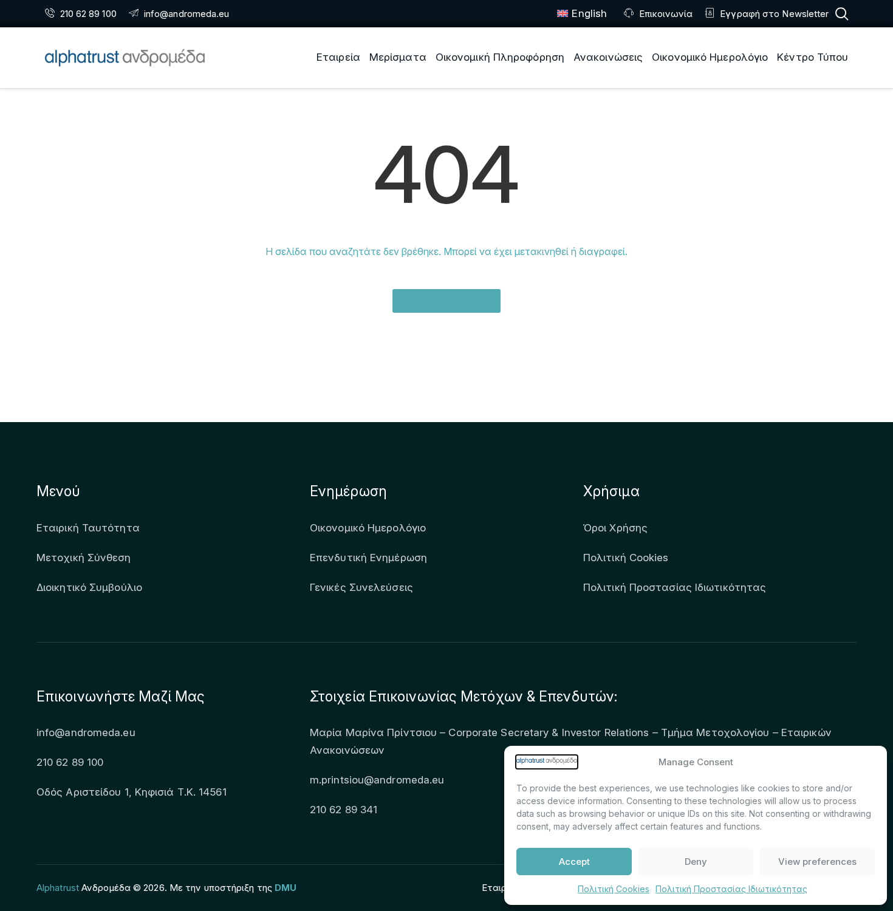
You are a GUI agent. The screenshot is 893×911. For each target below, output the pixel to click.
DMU (285, 887)
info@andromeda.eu (85, 732)
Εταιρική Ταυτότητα (88, 528)
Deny (696, 861)
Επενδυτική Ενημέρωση (368, 557)
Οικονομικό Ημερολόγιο (368, 528)
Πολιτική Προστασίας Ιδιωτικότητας (731, 889)
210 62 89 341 (343, 810)
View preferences (817, 861)
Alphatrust (57, 887)
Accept (574, 861)
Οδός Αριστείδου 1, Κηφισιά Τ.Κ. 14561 (131, 792)
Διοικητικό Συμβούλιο (89, 587)
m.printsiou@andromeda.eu (377, 780)
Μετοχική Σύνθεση (83, 557)
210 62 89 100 (69, 762)
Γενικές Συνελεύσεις (361, 587)
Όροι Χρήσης (615, 528)
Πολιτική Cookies (613, 889)
